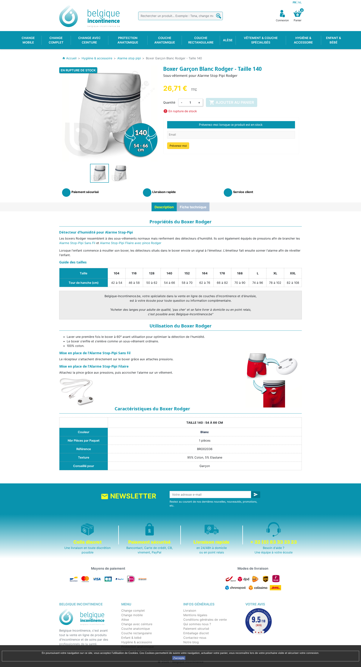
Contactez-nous (194, 638)
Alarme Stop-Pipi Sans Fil (77, 243)
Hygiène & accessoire (136, 642)
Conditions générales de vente (205, 619)
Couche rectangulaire (136, 633)
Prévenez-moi (178, 145)
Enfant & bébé (131, 638)
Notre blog (191, 642)
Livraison (189, 610)
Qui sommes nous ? (197, 624)
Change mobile (132, 615)
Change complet (133, 610)
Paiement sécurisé (196, 628)
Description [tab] (164, 207)
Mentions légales (195, 615)
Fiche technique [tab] (193, 207)
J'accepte (178, 657)
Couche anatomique (135, 628)
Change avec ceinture (136, 624)
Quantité (169, 102)
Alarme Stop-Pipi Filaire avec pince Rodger (130, 243)
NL (300, 2)
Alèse (125, 619)
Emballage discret (196, 633)
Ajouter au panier (231, 102)
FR (295, 2)
